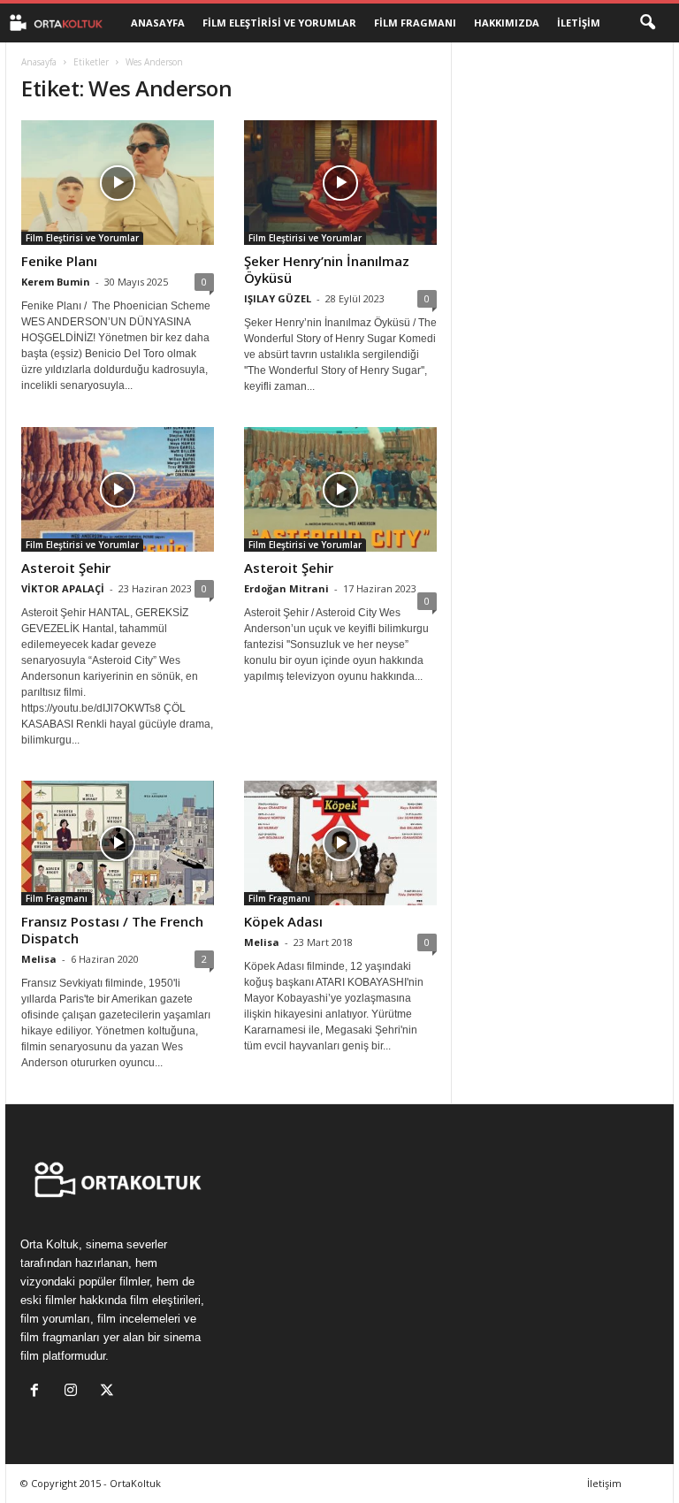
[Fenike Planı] (117, 182)
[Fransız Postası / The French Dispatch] (117, 843)
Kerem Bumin (55, 281)
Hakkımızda (506, 22)
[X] (109, 1392)
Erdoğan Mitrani (286, 588)
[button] (647, 23)
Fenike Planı (59, 261)
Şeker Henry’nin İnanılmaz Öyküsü (326, 269)
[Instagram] (75, 1392)
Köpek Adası (283, 921)
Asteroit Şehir (66, 567)
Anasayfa (158, 22)
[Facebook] (38, 1392)
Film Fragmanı (415, 22)
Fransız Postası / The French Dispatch (112, 929)
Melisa (39, 958)
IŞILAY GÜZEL (277, 298)
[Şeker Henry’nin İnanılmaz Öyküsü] (340, 182)
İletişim (578, 22)
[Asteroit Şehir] (117, 489)
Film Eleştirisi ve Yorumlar (279, 22)
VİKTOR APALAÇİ (62, 588)
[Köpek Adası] (340, 843)
